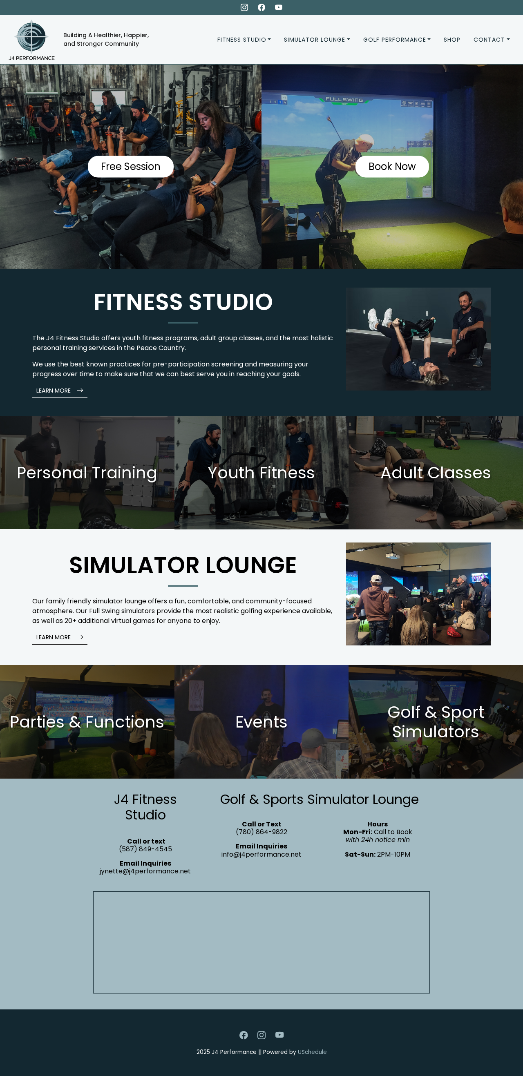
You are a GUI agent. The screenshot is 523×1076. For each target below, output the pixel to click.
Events (261, 721)
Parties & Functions (87, 721)
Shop (452, 40)
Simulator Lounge (314, 40)
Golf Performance (394, 40)
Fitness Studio (241, 40)
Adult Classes (435, 472)
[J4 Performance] (28, 39)
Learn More (54, 390)
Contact (489, 40)
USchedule (312, 1052)
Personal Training (87, 472)
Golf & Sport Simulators (435, 722)
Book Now (392, 166)
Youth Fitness (261, 472)
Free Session (131, 166)
